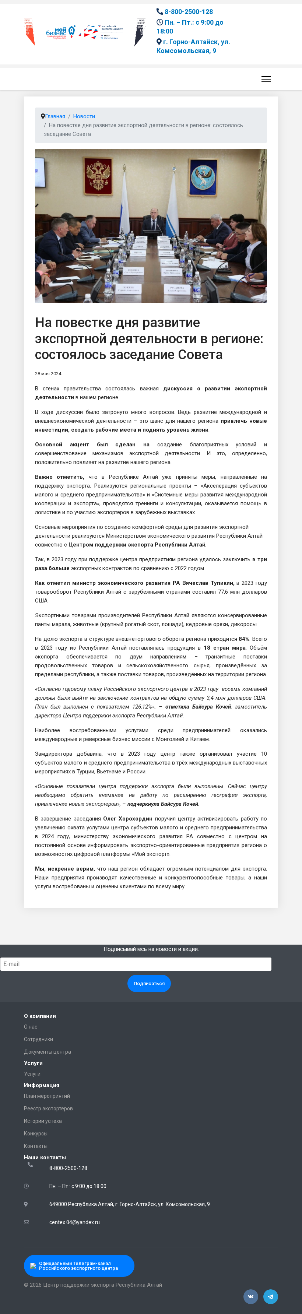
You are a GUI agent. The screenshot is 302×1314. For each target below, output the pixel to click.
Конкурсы (36, 1133)
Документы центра (47, 1052)
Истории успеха (43, 1121)
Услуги (32, 1074)
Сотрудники (38, 1039)
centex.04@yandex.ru (74, 1222)
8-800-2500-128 (189, 11)
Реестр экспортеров (48, 1108)
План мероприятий (47, 1096)
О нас (30, 1027)
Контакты (36, 1146)
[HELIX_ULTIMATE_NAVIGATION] (265, 79)
